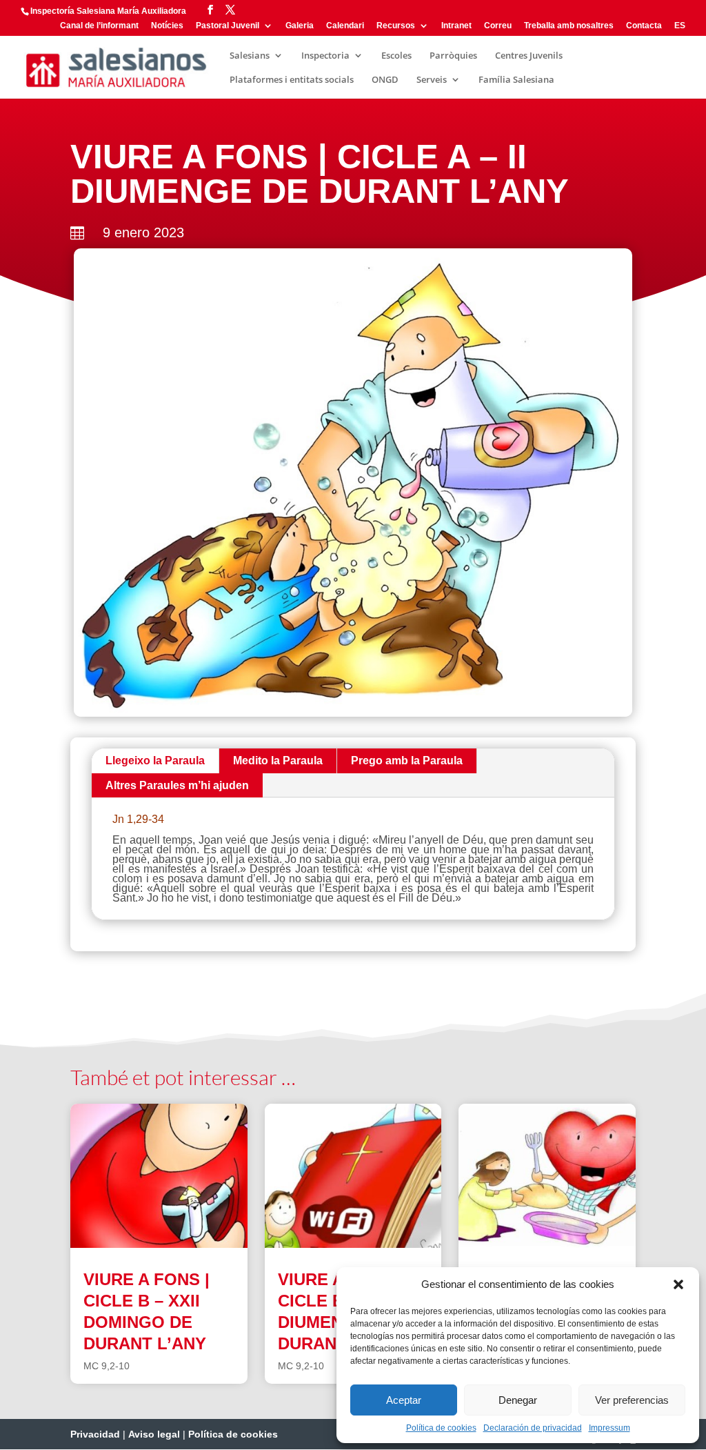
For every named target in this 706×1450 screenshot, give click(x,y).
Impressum (609, 1428)
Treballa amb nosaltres (569, 25)
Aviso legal (154, 1434)
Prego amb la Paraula (407, 760)
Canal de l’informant (99, 25)
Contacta (644, 25)
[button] (678, 1284)
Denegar (517, 1400)
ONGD (385, 80)
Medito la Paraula (278, 760)
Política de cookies (441, 1428)
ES (679, 25)
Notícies (167, 25)
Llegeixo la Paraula (155, 760)
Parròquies (453, 55)
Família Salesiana (516, 80)
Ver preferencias (632, 1400)
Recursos (395, 25)
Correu (498, 25)
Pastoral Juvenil (227, 25)
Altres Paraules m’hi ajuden (177, 785)
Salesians (250, 55)
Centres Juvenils (529, 55)
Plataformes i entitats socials (292, 80)
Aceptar (403, 1400)
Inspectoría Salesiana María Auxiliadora (108, 11)
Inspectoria (325, 55)
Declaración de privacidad (532, 1428)
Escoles (396, 55)
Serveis (431, 80)
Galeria (299, 25)
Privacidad (95, 1434)
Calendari (345, 25)
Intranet (456, 25)
